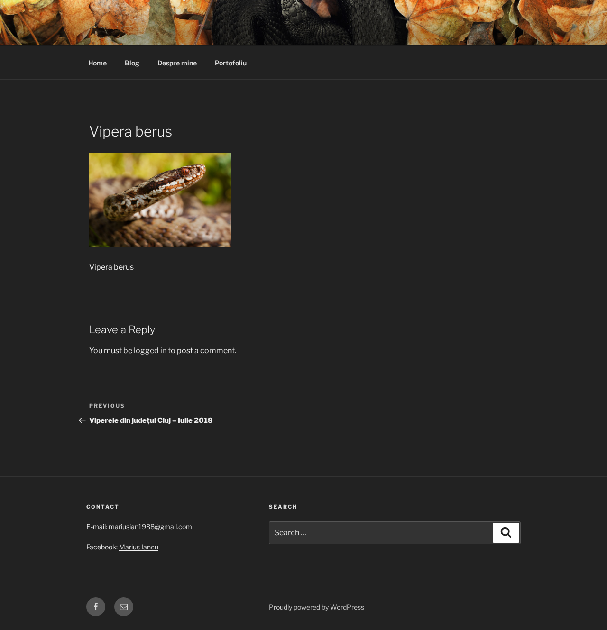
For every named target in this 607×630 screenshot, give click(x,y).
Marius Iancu (138, 547)
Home (97, 63)
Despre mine (177, 63)
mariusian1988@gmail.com (150, 526)
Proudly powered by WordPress (316, 607)
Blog (132, 63)
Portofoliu (231, 63)
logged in (150, 350)
